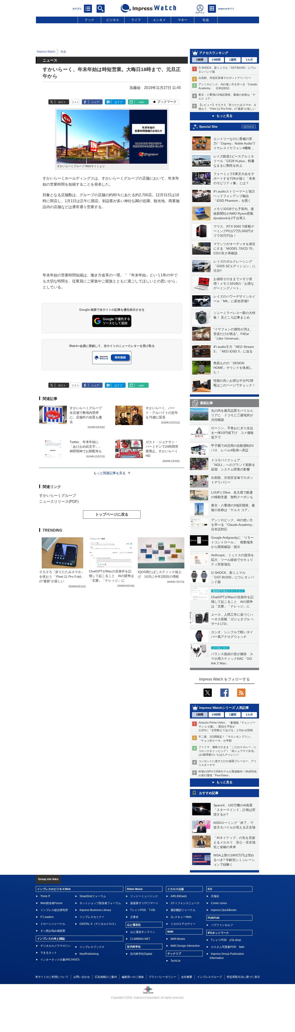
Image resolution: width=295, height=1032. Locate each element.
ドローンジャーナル (52, 924)
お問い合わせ (81, 977)
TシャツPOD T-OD (142, 910)
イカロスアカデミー (183, 924)
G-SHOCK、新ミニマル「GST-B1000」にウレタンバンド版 (232, 577)
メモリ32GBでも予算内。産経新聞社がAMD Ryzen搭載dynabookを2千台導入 (233, 213)
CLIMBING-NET (140, 938)
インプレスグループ (209, 977)
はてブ (118, 102)
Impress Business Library (95, 910)
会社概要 (186, 977)
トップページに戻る (111, 514)
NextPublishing (89, 953)
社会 (206, 20)
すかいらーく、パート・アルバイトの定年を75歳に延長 (162, 412)
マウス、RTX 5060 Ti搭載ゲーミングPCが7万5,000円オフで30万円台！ (233, 231)
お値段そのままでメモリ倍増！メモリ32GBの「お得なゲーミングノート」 (233, 283)
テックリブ (174, 953)
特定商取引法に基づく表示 (243, 977)
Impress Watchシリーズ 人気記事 (224, 708)
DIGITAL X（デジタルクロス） (98, 924)
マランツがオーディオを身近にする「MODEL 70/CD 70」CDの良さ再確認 (234, 248)
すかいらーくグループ (57, 495)
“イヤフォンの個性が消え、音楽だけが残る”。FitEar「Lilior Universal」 (233, 333)
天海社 (215, 896)
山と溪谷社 (134, 924)
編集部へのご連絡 (133, 977)
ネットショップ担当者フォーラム (100, 903)
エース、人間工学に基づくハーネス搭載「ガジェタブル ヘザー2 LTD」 (232, 619)
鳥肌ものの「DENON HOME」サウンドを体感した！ (232, 367)
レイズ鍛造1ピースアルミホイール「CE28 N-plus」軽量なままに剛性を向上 (233, 160)
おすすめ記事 (208, 793)
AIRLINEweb (179, 896)
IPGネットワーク (218, 932)
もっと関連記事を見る (109, 473)
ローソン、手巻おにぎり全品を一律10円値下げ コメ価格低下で (232, 432)
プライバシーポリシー (162, 977)
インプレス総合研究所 (54, 910)
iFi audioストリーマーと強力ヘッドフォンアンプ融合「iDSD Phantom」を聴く (234, 195)
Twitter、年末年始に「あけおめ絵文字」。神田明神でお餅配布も (86, 446)
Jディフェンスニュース (185, 903)
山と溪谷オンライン (142, 932)
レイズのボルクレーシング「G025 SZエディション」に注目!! (234, 266)
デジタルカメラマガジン (55, 945)
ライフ (136, 20)
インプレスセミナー (92, 917)
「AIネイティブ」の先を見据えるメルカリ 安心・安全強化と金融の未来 (234, 842)
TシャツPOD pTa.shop (226, 940)
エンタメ (159, 20)
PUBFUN (213, 918)
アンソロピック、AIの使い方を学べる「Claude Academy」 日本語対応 (234, 524)
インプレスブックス (92, 947)
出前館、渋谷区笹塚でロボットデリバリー (224, 78)
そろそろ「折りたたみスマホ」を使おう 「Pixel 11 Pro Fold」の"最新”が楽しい (61, 576)
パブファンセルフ (222, 925)
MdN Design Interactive (185, 945)
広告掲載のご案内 (106, 977)
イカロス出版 (175, 889)
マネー (182, 20)
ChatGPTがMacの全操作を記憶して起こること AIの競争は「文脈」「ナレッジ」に (232, 601)
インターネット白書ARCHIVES (60, 959)
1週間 (232, 59)
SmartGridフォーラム (93, 896)
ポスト (62, 102)
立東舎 (134, 917)
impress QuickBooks (223, 910)
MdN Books (178, 938)
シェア (95, 102)
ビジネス (112, 20)
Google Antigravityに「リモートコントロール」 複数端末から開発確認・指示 (232, 542)
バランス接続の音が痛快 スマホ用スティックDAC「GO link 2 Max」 (232, 658)
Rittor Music (135, 889)
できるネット (48, 952)
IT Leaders (47, 917)
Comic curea (219, 903)
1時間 (199, 59)
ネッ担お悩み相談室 (52, 930)
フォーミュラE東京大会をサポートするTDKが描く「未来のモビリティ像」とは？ (234, 178)
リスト (75, 102)
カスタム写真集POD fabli (227, 947)
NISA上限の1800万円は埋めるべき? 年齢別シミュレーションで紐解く (234, 859)
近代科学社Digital (141, 953)
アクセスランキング (213, 53)
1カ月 (249, 59)
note (141, 102)
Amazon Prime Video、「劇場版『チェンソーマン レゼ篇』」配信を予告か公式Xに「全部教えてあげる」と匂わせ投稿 (226, 726)
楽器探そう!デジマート (144, 903)
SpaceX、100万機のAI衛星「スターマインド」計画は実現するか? (234, 809)
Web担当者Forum (51, 903)
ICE (210, 889)
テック (89, 20)
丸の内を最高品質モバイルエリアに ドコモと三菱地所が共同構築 (232, 415)
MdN (170, 931)
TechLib (175, 960)
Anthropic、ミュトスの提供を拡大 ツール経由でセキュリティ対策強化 (232, 559)
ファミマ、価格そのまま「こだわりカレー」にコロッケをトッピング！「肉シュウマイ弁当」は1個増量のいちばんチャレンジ (227, 751)
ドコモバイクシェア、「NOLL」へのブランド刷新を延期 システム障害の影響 (233, 464)
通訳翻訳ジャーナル (183, 910)
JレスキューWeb (181, 917)
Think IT (45, 896)
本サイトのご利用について (51, 977)
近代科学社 (134, 946)
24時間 (216, 59)
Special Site (208, 126)
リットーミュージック (144, 896)
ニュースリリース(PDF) (59, 501)
